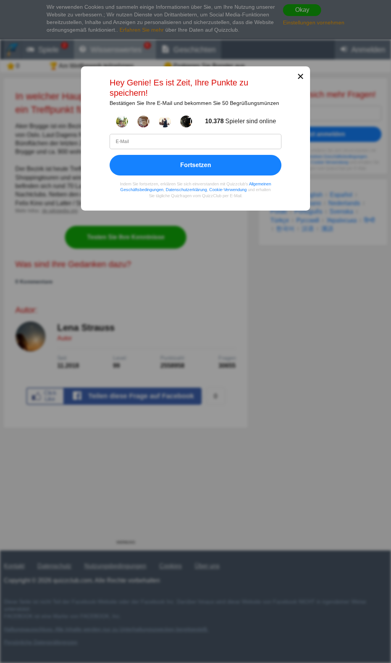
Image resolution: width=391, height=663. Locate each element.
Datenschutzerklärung (186, 189)
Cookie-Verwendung (228, 189)
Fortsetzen (195, 164)
